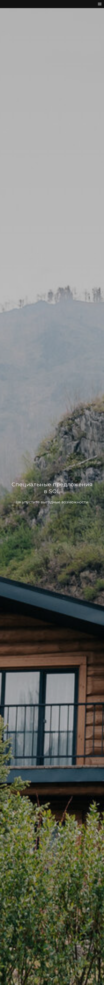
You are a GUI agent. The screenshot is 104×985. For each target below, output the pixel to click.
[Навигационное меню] (99, 4)
